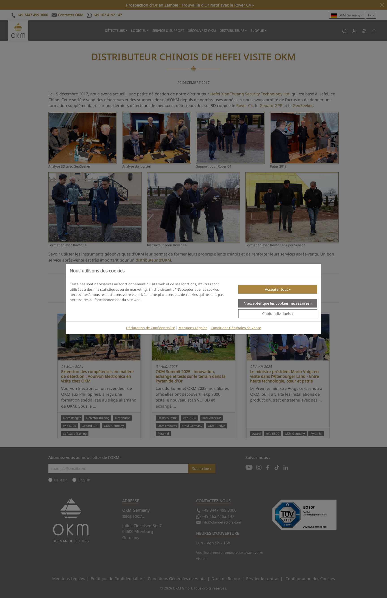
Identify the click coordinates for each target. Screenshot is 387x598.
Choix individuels (276, 313)
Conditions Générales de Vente (236, 327)
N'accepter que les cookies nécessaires (277, 303)
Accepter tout (276, 289)
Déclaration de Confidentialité (150, 327)
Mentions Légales (192, 327)
